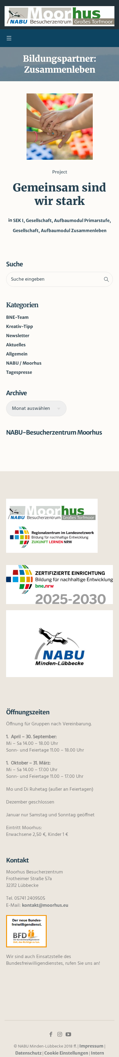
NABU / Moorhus (23, 363)
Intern (97, 1053)
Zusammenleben (88, 230)
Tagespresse (19, 372)
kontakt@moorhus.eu (45, 905)
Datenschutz (28, 1053)
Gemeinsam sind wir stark (59, 194)
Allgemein (16, 354)
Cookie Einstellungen (66, 1053)
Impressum (91, 1046)
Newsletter (17, 335)
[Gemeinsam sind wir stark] (60, 126)
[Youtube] (68, 1034)
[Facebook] (50, 1034)
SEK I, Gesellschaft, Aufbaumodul (48, 220)
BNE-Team (17, 317)
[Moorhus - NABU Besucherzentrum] (59, 16)
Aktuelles (16, 345)
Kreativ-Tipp (19, 326)
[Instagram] (59, 1034)
